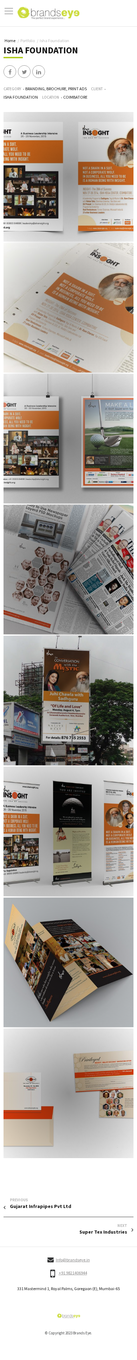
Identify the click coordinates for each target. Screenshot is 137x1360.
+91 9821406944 (73, 1272)
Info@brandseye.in (73, 1259)
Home (10, 40)
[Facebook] (10, 71)
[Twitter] (24, 71)
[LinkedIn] (38, 71)
